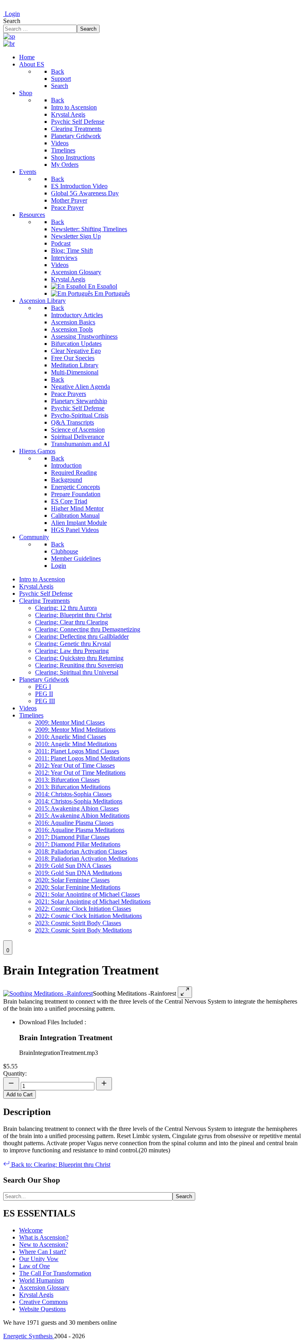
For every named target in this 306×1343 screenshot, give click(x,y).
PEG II (44, 693)
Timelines (31, 715)
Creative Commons (43, 1301)
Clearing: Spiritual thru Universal (76, 672)
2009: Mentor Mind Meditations (75, 729)
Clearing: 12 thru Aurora (66, 607)
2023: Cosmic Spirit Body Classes (78, 923)
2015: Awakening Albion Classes (77, 808)
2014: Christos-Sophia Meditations (78, 801)
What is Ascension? (44, 1237)
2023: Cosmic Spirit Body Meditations (83, 930)
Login (11, 13)
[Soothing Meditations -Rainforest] (48, 993)
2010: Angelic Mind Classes (70, 736)
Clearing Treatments (44, 600)
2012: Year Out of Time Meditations (80, 772)
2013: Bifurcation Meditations (72, 787)
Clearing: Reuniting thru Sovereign (79, 665)
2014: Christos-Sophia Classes (73, 794)
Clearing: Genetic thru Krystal (73, 643)
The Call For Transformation (55, 1273)
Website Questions (42, 1309)
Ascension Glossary (44, 1287)
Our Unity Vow (39, 1258)
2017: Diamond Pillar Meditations (77, 844)
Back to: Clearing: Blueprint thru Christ (60, 1164)
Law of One (34, 1266)
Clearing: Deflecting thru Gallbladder (82, 636)
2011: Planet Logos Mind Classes (77, 751)
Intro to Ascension (42, 579)
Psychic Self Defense (46, 593)
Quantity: (15, 1073)
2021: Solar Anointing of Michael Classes (87, 894)
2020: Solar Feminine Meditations (77, 887)
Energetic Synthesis (28, 1336)
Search (11, 21)
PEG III (45, 701)
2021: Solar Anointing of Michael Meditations (93, 901)
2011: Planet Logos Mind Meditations (82, 758)
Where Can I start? (42, 1251)
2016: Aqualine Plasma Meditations (79, 829)
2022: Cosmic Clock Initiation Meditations (88, 915)
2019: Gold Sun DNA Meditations (78, 872)
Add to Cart (19, 1094)
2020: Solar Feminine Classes (72, 880)
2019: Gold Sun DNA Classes (73, 865)
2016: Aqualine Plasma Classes (74, 822)
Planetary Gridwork (44, 679)
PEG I (43, 686)
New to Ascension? (43, 1244)
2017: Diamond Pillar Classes (72, 837)
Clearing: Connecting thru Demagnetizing (87, 629)
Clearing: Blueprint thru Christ (73, 615)
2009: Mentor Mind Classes (70, 722)
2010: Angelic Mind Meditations (76, 744)
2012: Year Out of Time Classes (75, 765)
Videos (28, 708)
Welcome (31, 1230)
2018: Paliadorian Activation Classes (81, 851)
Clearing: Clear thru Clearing (71, 622)
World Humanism (41, 1280)
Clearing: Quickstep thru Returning (79, 658)
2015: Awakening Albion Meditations (82, 815)
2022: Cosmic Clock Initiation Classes (83, 908)
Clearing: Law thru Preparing (72, 650)
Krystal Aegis (36, 586)
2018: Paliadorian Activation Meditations (86, 858)
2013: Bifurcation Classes (67, 779)
